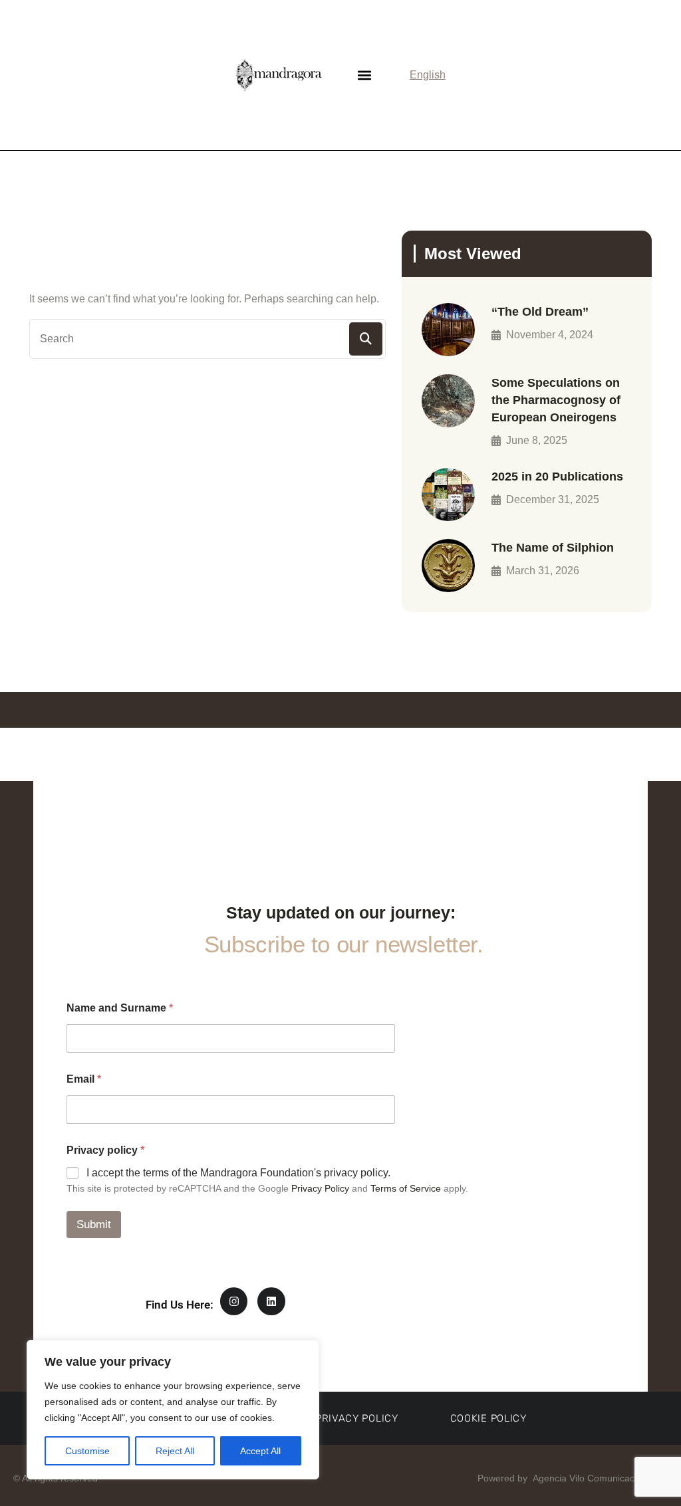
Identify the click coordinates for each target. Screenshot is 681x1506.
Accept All (260, 1451)
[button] (365, 75)
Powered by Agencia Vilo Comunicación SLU (571, 1478)
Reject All (175, 1451)
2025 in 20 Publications (557, 476)
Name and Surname (120, 1008)
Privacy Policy (320, 1188)
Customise (87, 1451)
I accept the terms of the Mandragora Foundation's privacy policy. (238, 1172)
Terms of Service (405, 1188)
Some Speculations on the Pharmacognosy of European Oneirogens (555, 400)
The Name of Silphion (552, 547)
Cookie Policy (488, 1418)
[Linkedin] (271, 1301)
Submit (93, 1224)
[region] (173, 1409)
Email (84, 1079)
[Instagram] (234, 1301)
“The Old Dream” (540, 311)
